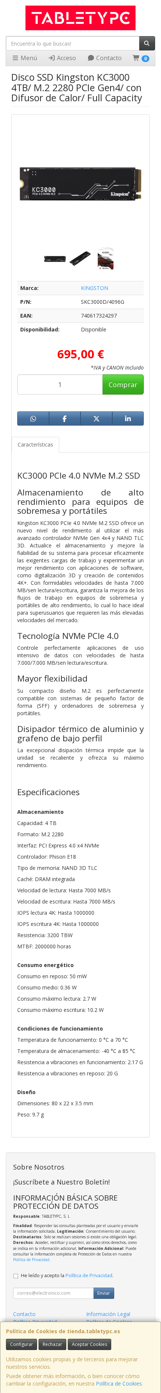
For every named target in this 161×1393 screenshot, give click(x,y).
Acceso (65, 58)
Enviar (103, 1293)
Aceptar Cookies (89, 1344)
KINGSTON (94, 287)
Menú (28, 58)
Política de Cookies (119, 1383)
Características (35, 444)
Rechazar (52, 1344)
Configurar (21, 1344)
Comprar (123, 384)
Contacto (108, 58)
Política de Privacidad (31, 1259)
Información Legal (108, 1314)
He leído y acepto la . (67, 1275)
